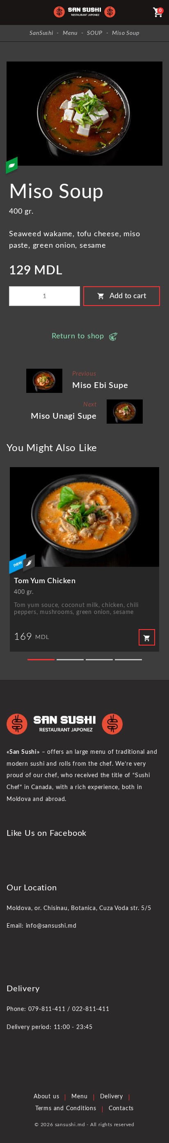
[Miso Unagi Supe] (125, 402)
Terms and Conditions (65, 1108)
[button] (41, 659)
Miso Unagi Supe (64, 416)
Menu (79, 1097)
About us (46, 1097)
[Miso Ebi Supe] (44, 372)
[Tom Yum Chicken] (84, 517)
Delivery (111, 1097)
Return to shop (78, 336)
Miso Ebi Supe (100, 385)
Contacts (121, 1108)
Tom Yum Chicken (45, 581)
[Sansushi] (84, 12)
